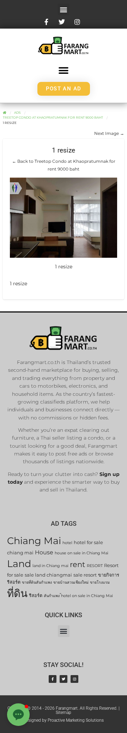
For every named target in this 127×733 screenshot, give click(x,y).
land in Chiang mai (50, 566)
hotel (67, 543)
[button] (63, 9)
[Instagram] (74, 679)
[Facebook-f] (52, 679)
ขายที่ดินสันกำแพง (37, 582)
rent (77, 564)
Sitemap (63, 712)
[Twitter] (63, 679)
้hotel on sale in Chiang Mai (87, 596)
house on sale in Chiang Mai (81, 553)
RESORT (95, 566)
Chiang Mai (34, 541)
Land (19, 564)
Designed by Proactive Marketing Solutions (63, 720)
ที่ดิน (17, 593)
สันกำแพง (52, 596)
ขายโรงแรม (100, 582)
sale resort (85, 575)
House (44, 552)
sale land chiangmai (48, 575)
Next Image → (109, 133)
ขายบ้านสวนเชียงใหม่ (71, 582)
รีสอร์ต (35, 595)
